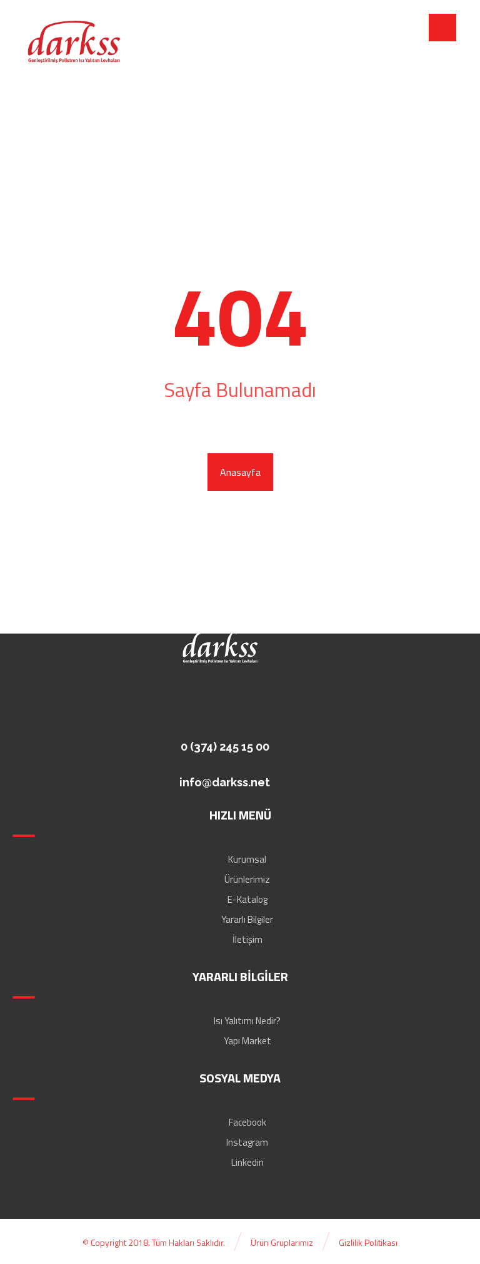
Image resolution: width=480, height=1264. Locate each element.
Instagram (247, 1142)
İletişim (247, 939)
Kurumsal (247, 859)
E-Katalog (248, 899)
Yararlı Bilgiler (247, 919)
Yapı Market (247, 1041)
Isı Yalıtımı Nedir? (247, 1021)
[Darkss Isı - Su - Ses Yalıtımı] (74, 42)
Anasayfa (240, 472)
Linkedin (247, 1162)
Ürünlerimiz (247, 879)
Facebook (247, 1122)
